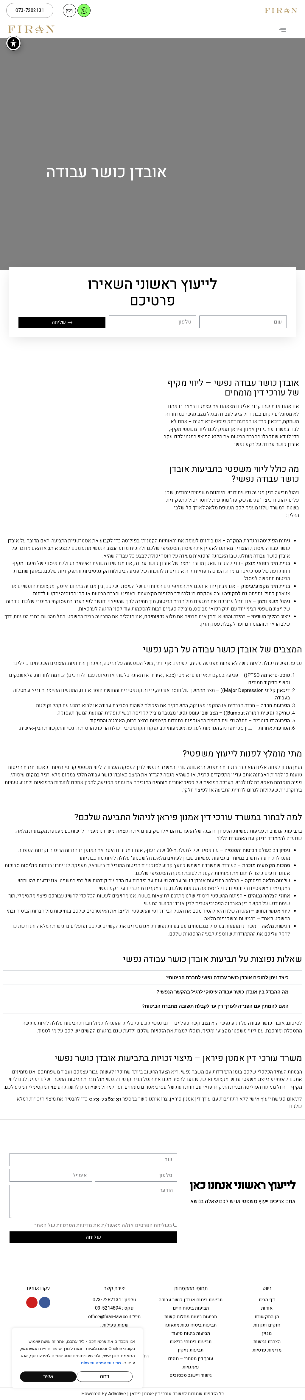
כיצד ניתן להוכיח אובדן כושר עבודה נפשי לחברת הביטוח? (227, 977)
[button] (282, 29)
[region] (77, 1358)
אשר (48, 1376)
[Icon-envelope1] (69, 10)
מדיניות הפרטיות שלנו (100, 1363)
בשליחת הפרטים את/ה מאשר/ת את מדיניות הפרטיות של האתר (103, 1225)
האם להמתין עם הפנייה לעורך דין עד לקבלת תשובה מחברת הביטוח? (215, 1006)
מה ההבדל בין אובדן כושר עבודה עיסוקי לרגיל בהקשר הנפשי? (223, 992)
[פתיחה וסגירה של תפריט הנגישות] (13, 43)
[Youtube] (32, 1302)
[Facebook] (44, 1302)
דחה (104, 1376)
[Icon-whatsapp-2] (84, 10)
